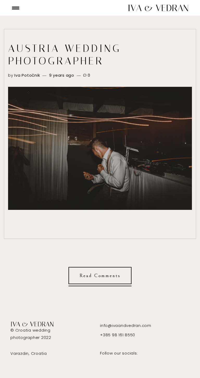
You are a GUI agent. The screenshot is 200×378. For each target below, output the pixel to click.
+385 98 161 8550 (117, 335)
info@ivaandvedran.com (125, 325)
